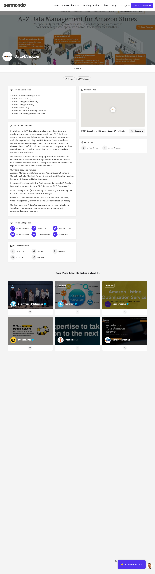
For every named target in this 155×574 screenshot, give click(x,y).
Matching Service (91, 5)
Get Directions (137, 131)
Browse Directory (70, 5)
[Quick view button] (30, 312)
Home (55, 5)
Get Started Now (142, 5)
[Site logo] (14, 5)
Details (77, 68)
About (106, 5)
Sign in (126, 5)
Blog (114, 5)
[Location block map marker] (113, 109)
